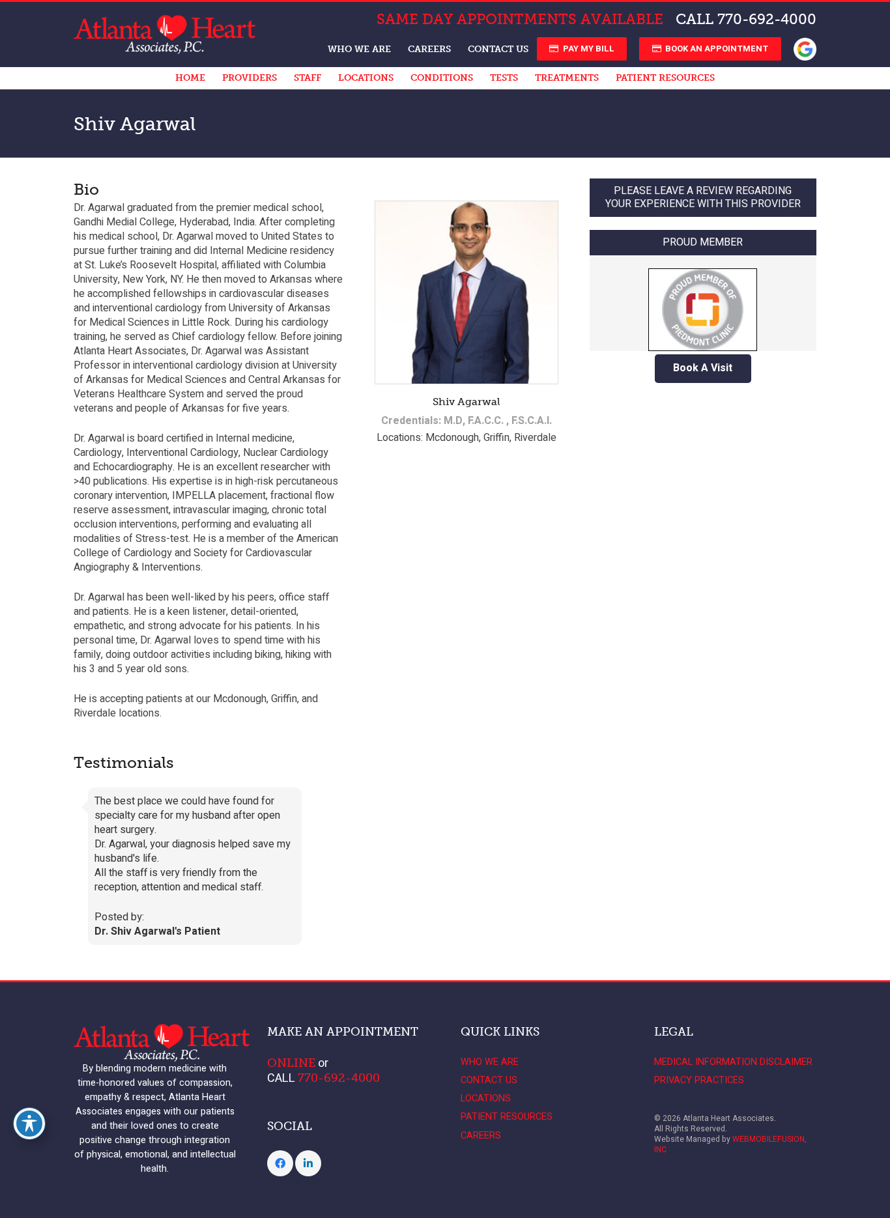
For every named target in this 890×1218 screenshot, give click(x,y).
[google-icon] (805, 49)
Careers (481, 1135)
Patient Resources (507, 1117)
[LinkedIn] (308, 1163)
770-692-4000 (766, 19)
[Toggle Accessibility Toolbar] (29, 1123)
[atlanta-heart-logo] (164, 34)
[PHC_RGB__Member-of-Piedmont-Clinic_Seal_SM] (703, 303)
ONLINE (291, 1063)
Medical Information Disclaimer (733, 1062)
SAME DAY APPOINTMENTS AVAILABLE (520, 19)
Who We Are (490, 1062)
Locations (486, 1098)
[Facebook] (280, 1163)
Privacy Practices (699, 1080)
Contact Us (489, 1080)
